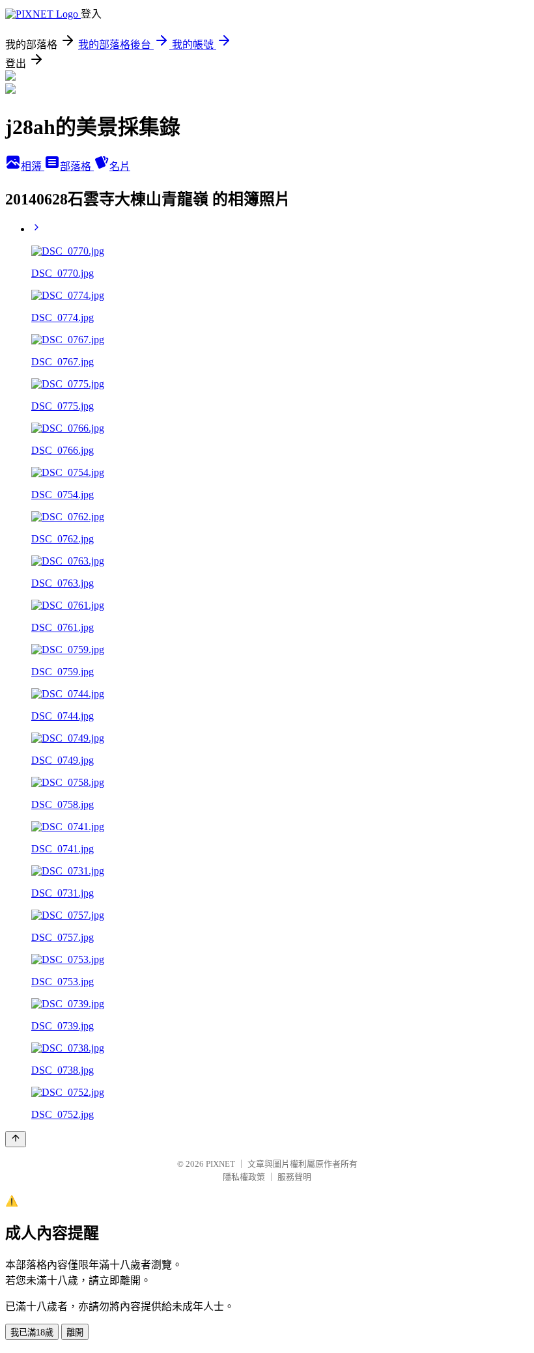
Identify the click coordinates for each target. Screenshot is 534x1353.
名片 (119, 166)
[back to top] (15, 1139)
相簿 (32, 166)
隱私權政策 (244, 1177)
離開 (74, 1332)
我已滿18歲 (31, 1332)
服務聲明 (294, 1177)
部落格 (77, 166)
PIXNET (220, 1164)
